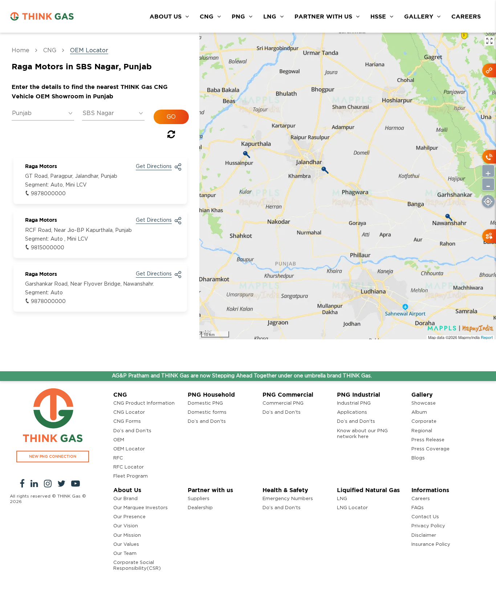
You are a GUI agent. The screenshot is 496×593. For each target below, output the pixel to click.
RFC (118, 458)
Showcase (423, 403)
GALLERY (418, 16)
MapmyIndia (469, 337)
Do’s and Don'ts (132, 431)
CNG (207, 16)
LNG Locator (352, 508)
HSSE (378, 16)
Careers (420, 498)
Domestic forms (207, 412)
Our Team (125, 553)
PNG (238, 16)
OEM (118, 440)
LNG (269, 16)
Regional (421, 431)
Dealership (200, 508)
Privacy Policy (428, 526)
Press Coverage (430, 449)
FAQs (417, 508)
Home (20, 50)
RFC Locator (128, 467)
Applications (352, 412)
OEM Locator (129, 449)
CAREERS (466, 16)
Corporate (423, 421)
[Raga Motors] (325, 170)
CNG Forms (127, 421)
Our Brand (125, 498)
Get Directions (154, 166)
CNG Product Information (144, 403)
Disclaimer (423, 535)
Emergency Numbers (288, 498)
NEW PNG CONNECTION (52, 456)
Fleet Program (130, 476)
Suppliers (199, 498)
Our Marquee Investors (140, 508)
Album (419, 412)
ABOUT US (166, 16)
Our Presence (129, 517)
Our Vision (125, 526)
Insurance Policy (430, 544)
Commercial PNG (283, 403)
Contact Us (425, 517)
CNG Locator (129, 412)
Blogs (418, 458)
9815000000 (47, 247)
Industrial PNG (354, 403)
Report (487, 337)
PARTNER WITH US (323, 16)
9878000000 (48, 193)
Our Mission (127, 535)
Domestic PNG (205, 403)
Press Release (427, 440)
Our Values (126, 544)
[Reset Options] (171, 136)
